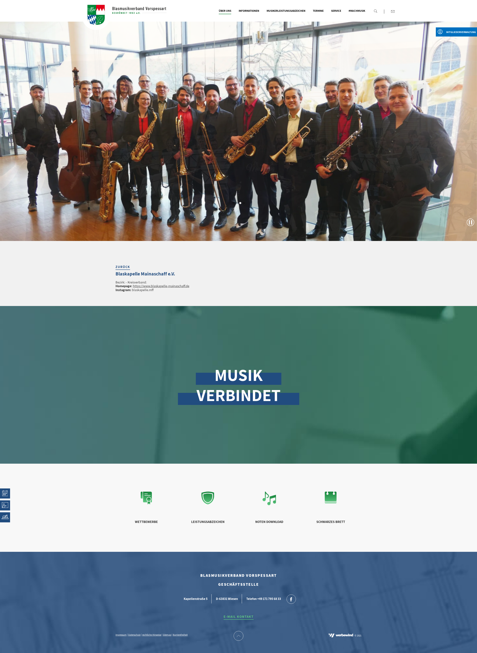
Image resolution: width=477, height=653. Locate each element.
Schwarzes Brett (330, 522)
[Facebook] (291, 599)
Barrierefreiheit (180, 634)
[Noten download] (269, 504)
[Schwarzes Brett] (331, 502)
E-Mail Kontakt (239, 616)
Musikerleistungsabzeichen (286, 10)
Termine (318, 10)
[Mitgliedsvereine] (5, 517)
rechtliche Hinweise (151, 634)
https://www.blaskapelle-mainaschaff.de (161, 286)
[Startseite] (96, 16)
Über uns (225, 10)
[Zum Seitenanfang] (238, 636)
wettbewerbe (146, 522)
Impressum (121, 634)
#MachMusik (357, 10)
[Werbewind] (340, 636)
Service (336, 10)
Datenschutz (134, 634)
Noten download (269, 522)
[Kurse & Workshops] (5, 505)
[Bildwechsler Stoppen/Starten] (470, 222)
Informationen (249, 10)
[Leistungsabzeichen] (207, 503)
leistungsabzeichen (208, 522)
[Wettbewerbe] (146, 503)
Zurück (123, 267)
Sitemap (167, 634)
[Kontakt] (393, 11)
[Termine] (5, 493)
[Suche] (375, 11)
